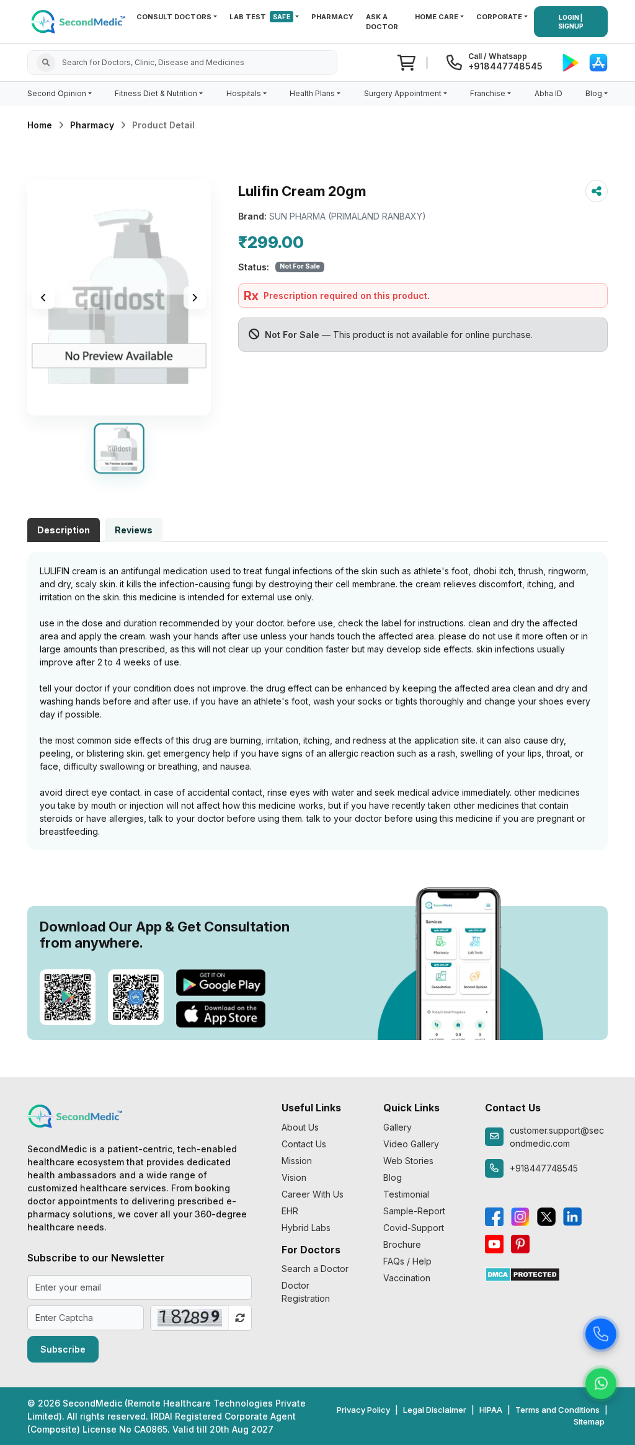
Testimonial (406, 1194)
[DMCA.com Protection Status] (522, 1273)
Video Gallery (411, 1144)
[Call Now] (600, 1332)
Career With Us (313, 1194)
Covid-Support (413, 1227)
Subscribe (63, 1349)
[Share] (596, 191)
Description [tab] (63, 530)
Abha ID (548, 93)
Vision (294, 1177)
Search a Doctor (315, 1268)
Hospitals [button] (243, 93)
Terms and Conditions (557, 1410)
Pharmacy (92, 125)
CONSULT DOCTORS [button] (173, 16)
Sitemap (589, 1421)
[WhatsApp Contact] (600, 1382)
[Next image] (195, 298)
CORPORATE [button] (499, 16)
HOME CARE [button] (436, 16)
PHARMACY (332, 16)
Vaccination (406, 1278)
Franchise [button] (487, 93)
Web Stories (408, 1160)
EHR (290, 1211)
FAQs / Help (407, 1261)
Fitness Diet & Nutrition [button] (156, 93)
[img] (119, 298)
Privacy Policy (363, 1410)
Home (39, 125)
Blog (392, 1177)
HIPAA (490, 1410)
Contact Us (304, 1144)
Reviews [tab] (134, 530)
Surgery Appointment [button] (403, 93)
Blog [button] (593, 93)
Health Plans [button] (312, 93)
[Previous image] (43, 298)
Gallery (397, 1127)
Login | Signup (571, 22)
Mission (297, 1160)
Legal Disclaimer (434, 1410)
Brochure (402, 1244)
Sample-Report (414, 1211)
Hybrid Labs (306, 1227)
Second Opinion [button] (56, 93)
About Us (300, 1127)
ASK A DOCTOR (382, 22)
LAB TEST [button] (259, 16)
